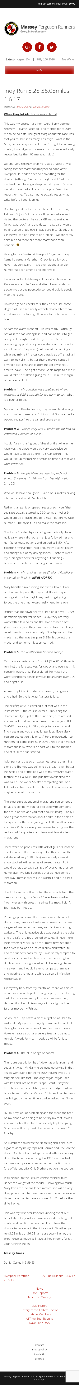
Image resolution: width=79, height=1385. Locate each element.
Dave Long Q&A (39, 1323)
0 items (56, 3)
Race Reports (39, 1293)
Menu (39, 69)
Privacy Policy (39, 1349)
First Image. (39, 1379)
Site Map (39, 1358)
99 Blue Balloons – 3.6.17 (58, 1276)
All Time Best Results (39, 1318)
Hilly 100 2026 (41, 59)
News (39, 1288)
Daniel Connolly (41, 106)
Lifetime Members (39, 1314)
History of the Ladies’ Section (39, 1310)
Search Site (39, 1354)
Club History (39, 1305)
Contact (39, 1345)
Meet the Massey (39, 1297)
